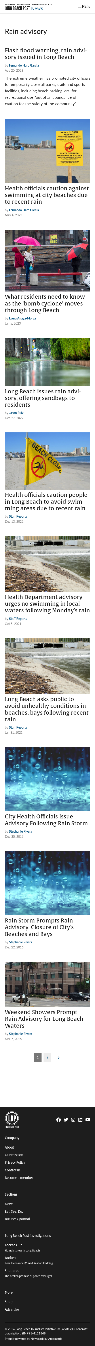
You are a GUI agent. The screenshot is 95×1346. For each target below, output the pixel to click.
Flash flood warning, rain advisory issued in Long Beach (46, 54)
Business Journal (17, 1219)
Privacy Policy (15, 1163)
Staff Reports (18, 516)
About (9, 1147)
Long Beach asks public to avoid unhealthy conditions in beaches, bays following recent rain (47, 709)
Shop (9, 1302)
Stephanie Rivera (20, 831)
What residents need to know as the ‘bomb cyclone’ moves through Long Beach (45, 303)
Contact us (13, 1170)
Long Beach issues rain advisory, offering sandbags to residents (43, 398)
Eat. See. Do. (14, 1212)
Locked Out (22, 1247)
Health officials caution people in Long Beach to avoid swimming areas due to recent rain (46, 501)
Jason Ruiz (16, 412)
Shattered (28, 1273)
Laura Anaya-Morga (22, 318)
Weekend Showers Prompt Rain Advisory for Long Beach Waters (44, 1019)
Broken (29, 1260)
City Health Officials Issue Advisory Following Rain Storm (46, 820)
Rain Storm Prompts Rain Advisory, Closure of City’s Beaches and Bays (39, 927)
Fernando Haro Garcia (24, 65)
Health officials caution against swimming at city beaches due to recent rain (47, 195)
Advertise (12, 1310)
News (9, 1204)
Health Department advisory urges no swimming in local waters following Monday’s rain (47, 604)
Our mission (14, 1155)
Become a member (19, 1178)
